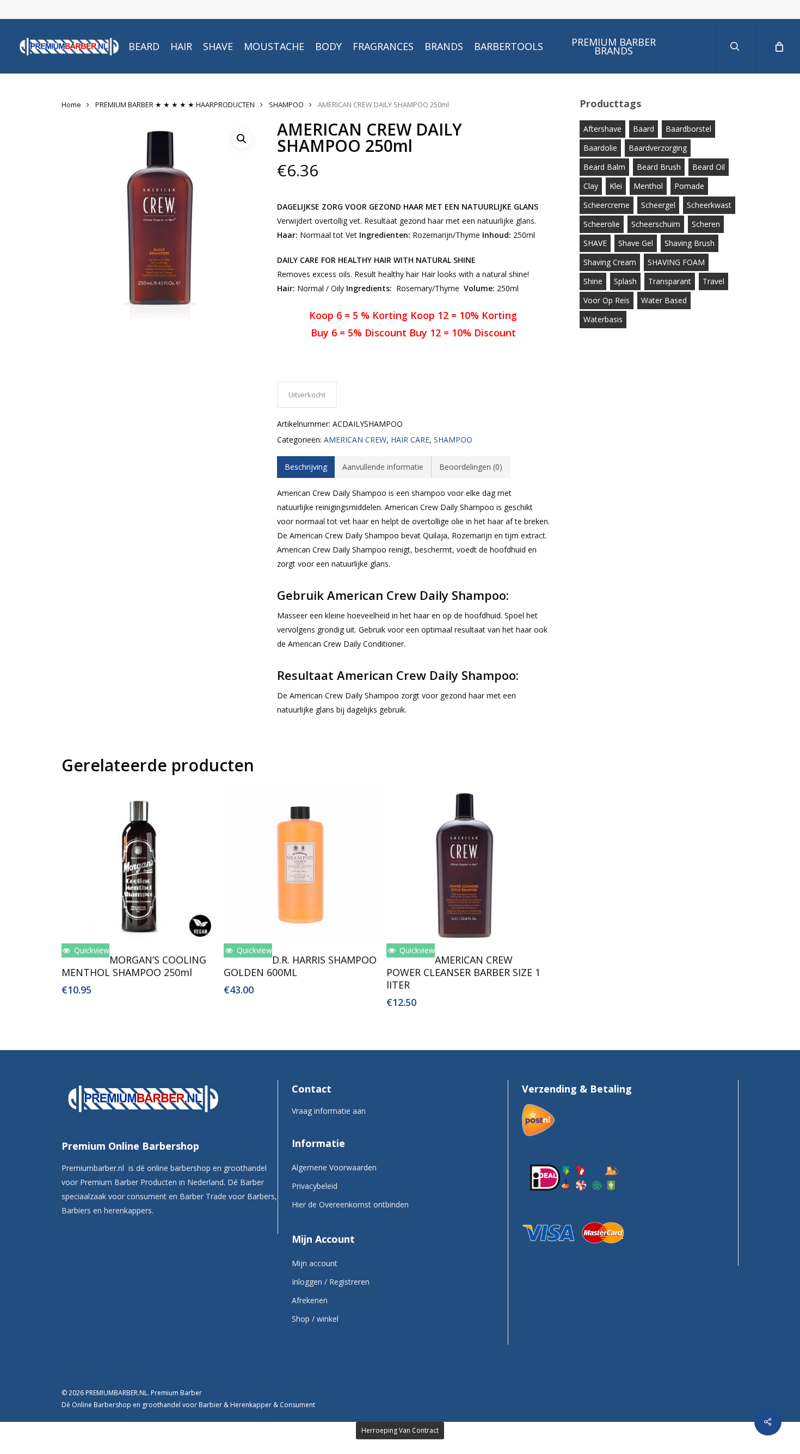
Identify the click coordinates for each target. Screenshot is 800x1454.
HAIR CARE (410, 439)
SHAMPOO (286, 104)
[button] (241, 139)
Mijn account (314, 1263)
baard (643, 129)
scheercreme (606, 205)
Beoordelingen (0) (470, 467)
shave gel (635, 243)
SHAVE (595, 243)
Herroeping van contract (400, 1430)
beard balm (604, 167)
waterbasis (603, 319)
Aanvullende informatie (382, 467)
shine (592, 281)
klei (616, 186)
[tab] (306, 467)
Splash (625, 281)
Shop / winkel (315, 1319)
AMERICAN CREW (355, 439)
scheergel (658, 205)
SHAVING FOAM (676, 262)
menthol (648, 186)
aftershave (602, 129)
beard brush (659, 167)
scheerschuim (655, 224)
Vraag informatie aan (329, 1111)
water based (664, 300)
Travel (713, 281)
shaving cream (609, 262)
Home (71, 104)
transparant (669, 281)
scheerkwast (709, 205)
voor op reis (606, 300)
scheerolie (601, 224)
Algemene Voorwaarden (334, 1167)
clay (590, 186)
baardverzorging (658, 148)
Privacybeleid (314, 1186)
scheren (706, 224)
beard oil (708, 167)
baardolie (600, 148)
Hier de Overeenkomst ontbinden (350, 1204)
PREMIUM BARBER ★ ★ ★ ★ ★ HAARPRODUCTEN (175, 104)
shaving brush (689, 243)
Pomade (689, 186)
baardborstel (688, 129)
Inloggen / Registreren (331, 1282)
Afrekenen (310, 1300)
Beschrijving (306, 467)
